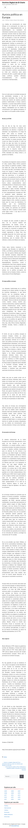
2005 (5, 791)
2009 (12, 793)
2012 (12, 795)
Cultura (6, 810)
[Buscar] (22, 776)
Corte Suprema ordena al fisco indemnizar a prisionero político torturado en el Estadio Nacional (15, 768)
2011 (5, 795)
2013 (19, 795)
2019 (19, 799)
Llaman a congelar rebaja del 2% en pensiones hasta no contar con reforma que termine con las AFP (12, 764)
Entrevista (6, 816)
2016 (19, 797)
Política (5, 757)
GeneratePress (15, 825)
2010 (19, 793)
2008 (5, 793)
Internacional (7, 808)
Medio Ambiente (8, 814)
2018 (12, 799)
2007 (19, 791)
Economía (6, 812)
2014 (5, 797)
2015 (12, 797)
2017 (5, 799)
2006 (12, 791)
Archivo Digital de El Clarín (13, 2)
